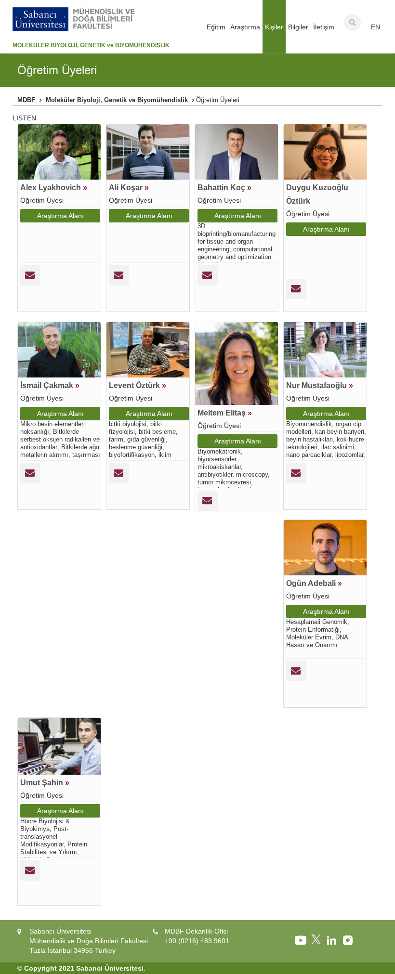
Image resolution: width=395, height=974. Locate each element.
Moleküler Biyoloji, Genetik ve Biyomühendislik (117, 100)
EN (375, 27)
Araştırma (245, 27)
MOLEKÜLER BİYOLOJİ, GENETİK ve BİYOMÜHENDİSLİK (91, 45)
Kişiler (274, 27)
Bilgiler (298, 27)
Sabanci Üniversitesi (110, 968)
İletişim (323, 27)
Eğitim (216, 27)
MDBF (26, 100)
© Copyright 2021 (45, 968)
